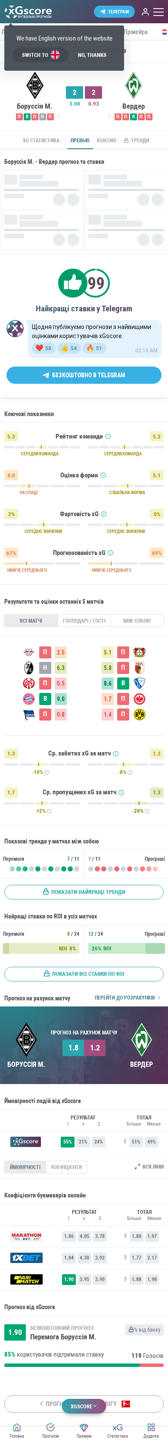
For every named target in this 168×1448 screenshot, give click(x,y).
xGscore (106, 141)
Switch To (35, 55)
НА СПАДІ (29, 493)
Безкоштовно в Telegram (88, 375)
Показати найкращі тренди (88, 892)
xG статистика (41, 141)
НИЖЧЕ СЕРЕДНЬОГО (27, 570)
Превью (80, 141)
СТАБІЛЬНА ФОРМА (127, 493)
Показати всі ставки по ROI (88, 974)
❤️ (43, 348)
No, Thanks (92, 55)
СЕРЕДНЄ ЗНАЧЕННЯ (43, 532)
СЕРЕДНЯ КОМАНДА (40, 454)
